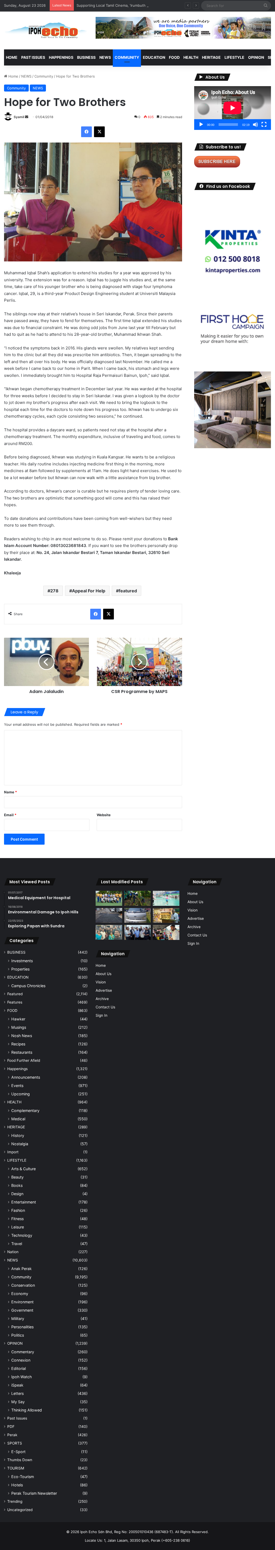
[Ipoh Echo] (46, 30)
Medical (18, 1119)
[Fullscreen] (264, 124)
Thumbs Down (19, 1460)
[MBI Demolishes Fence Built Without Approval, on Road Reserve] (137, 898)
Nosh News (21, 1035)
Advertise (104, 990)
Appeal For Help (88, 590)
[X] (99, 131)
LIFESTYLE (234, 57)
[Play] (201, 124)
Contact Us (105, 1007)
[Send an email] (26, 117)
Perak (12, 1435)
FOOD (174, 57)
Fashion (18, 1210)
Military (17, 1318)
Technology (21, 1235)
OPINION (256, 57)
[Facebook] (86, 131)
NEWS (105, 57)
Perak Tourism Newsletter (34, 1493)
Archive (102, 999)
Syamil (19, 117)
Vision (101, 982)
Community (43, 76)
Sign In (101, 1015)
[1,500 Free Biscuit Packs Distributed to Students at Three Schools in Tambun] (166, 932)
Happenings (17, 1069)
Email (10, 815)
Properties (20, 969)
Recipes (18, 1044)
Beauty (17, 1177)
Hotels (17, 1485)
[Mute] (255, 124)
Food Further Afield (23, 1060)
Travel (16, 1243)
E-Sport (18, 1451)
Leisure (17, 1227)
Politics (17, 1335)
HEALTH (190, 57)
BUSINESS (86, 57)
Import (13, 1152)
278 (54, 590)
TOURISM (15, 1468)
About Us (103, 974)
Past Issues (33, 57)
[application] (232, 108)
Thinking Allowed (26, 1410)
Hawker (18, 1019)
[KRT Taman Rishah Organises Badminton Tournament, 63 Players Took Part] (166, 898)
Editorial (18, 1368)
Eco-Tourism (22, 1476)
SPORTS (14, 1443)
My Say (18, 1401)
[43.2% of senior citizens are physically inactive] (166, 915)
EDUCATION (154, 57)
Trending (14, 1501)
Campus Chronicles (28, 985)
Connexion (20, 1360)
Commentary (22, 1352)
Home (11, 57)
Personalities (22, 1327)
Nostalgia (19, 1143)
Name (10, 792)
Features (14, 1002)
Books (17, 1185)
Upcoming (20, 1094)
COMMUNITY (127, 57)
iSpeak (17, 1385)
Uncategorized (19, 1510)
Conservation (23, 1285)
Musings (18, 1027)
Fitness (17, 1218)
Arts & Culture (23, 1168)
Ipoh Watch (21, 1376)
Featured (15, 994)
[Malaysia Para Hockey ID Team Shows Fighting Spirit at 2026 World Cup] (109, 898)
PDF (11, 1426)
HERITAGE (211, 57)
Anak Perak (21, 1268)
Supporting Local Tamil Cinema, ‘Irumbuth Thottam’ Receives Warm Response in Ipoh (147, 5)
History (17, 1135)
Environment (22, 1302)
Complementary (25, 1110)
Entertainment (23, 1202)
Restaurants (21, 1052)
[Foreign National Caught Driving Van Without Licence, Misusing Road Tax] (137, 915)
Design (17, 1193)
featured (128, 590)
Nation (13, 1252)
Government (22, 1310)
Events (17, 1085)
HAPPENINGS (61, 57)
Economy (19, 1293)
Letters (17, 1393)
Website (104, 815)
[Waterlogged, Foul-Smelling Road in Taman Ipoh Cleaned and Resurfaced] (109, 915)
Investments (22, 960)
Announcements (25, 1077)
